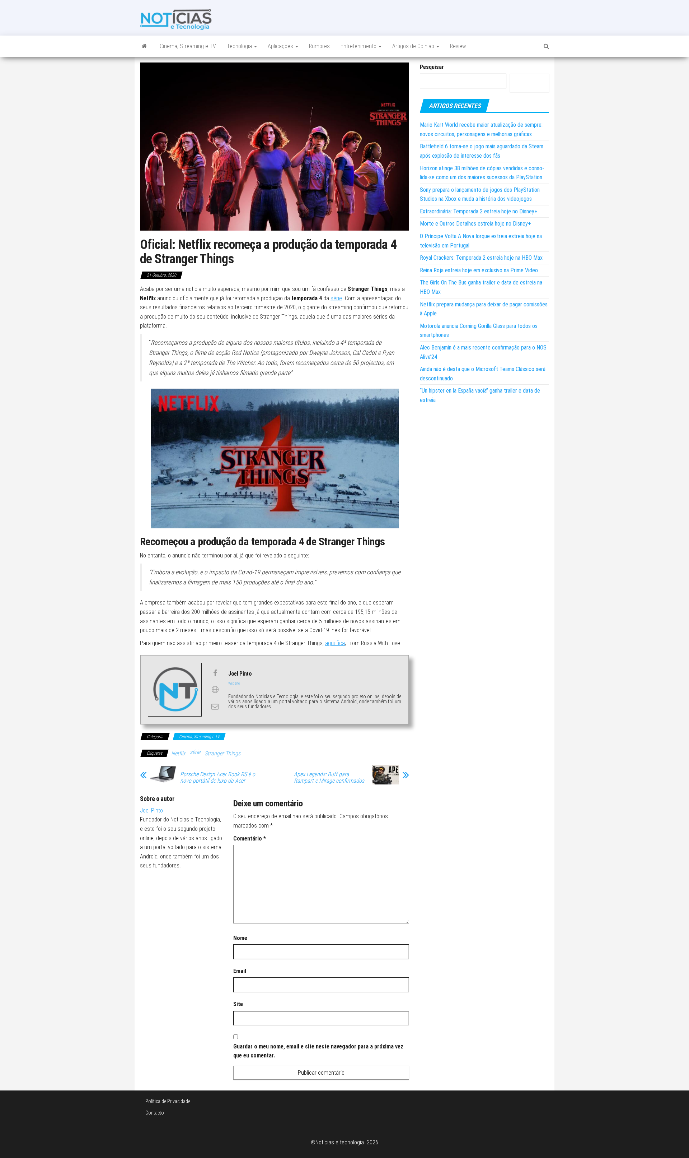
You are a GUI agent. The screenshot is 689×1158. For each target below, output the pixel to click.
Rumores (319, 46)
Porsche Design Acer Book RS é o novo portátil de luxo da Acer (217, 777)
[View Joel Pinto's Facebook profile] (215, 673)
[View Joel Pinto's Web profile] (215, 690)
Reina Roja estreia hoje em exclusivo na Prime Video (479, 270)
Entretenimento (359, 46)
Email (239, 971)
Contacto (154, 1113)
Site (238, 1004)
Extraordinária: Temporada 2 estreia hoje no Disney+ (479, 211)
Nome (240, 938)
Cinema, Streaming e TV (188, 46)
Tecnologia (240, 46)
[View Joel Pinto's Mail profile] (215, 706)
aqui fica (335, 643)
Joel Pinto (151, 810)
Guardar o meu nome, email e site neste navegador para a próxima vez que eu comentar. (318, 1051)
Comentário (249, 838)
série (336, 298)
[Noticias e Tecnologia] (144, 46)
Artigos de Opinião (414, 46)
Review (458, 46)
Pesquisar (432, 67)
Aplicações (281, 46)
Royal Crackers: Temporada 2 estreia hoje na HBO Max (481, 257)
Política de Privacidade (167, 1101)
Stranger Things (222, 753)
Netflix (178, 753)
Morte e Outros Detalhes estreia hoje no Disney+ (475, 223)
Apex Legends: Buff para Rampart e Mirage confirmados (329, 777)
